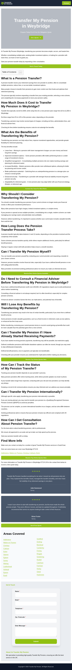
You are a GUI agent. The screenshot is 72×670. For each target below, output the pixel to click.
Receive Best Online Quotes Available (36, 273)
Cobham (32, 453)
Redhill (39, 560)
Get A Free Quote (36, 525)
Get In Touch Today (36, 66)
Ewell (5, 575)
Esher (38, 453)
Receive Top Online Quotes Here (36, 359)
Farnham (40, 566)
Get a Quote (35, 37)
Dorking (39, 542)
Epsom (5, 572)
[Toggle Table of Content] (19, 72)
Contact (66, 3)
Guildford (40, 539)
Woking (5, 563)
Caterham (40, 563)
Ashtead (6, 569)
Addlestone (5, 453)
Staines (5, 554)
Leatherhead (7, 566)
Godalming (40, 557)
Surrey (5, 560)
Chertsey (26, 453)
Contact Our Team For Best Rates (36, 188)
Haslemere (40, 575)
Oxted (39, 572)
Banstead (40, 545)
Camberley (40, 548)
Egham (5, 557)
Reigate (39, 554)
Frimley (39, 551)
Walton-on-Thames (15, 453)
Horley (39, 569)
